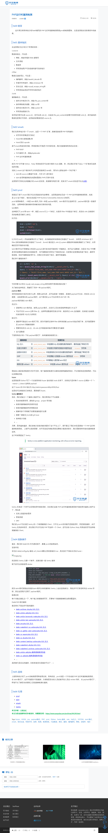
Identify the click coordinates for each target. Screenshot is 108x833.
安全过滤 (21, 722)
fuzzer (18, 719)
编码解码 (71, 722)
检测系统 (46, 722)
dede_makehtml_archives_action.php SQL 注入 (33, 648)
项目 (88, 722)
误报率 (83, 722)
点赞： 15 (17, 830)
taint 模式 (88, 719)
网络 (77, 722)
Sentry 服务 (61, 719)
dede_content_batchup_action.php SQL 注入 (32, 641)
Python (53, 719)
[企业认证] (25, 18)
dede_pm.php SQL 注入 (24, 623)
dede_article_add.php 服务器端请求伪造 (30, 652)
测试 (60, 722)
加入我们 (15, 814)
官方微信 (6, 811)
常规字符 (29, 722)
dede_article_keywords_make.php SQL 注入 (32, 616)
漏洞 (65, 722)
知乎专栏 (6, 820)
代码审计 (14, 18)
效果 (35, 722)
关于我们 (15, 811)
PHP (43, 719)
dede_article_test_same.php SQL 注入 (29, 620)
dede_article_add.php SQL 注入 (27, 613)
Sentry (18, 707)
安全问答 (6, 814)
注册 (58, 777)
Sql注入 (73, 719)
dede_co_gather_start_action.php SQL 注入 (31, 631)
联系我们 (15, 817)
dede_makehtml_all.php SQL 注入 (28, 645)
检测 (39, 722)
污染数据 (54, 722)
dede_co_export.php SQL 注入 (27, 634)
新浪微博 (6, 817)
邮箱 (5, 781)
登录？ (54, 777)
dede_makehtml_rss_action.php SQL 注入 (31, 627)
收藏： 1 (37, 830)
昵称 (5, 777)
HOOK (23, 719)
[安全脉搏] (13, 3)
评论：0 (27, 830)
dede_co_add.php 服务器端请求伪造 (29, 655)
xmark (18, 703)
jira (28, 719)
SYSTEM (80, 719)
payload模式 (35, 719)
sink (68, 719)
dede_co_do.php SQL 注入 (25, 638)
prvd (17, 696)
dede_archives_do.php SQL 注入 (27, 609)
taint (17, 699)
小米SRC (21, 18)
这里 (85, 181)
